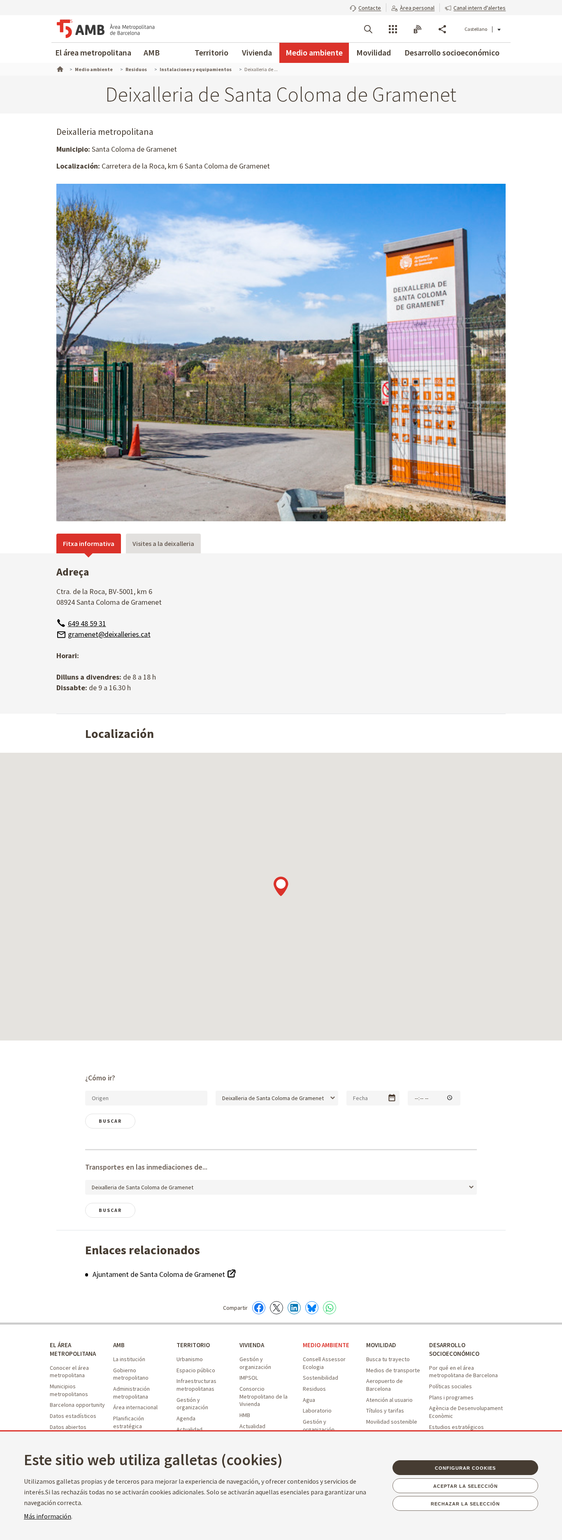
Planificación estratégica (128, 1422)
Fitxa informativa (88, 543)
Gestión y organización (192, 1403)
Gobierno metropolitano (131, 1374)
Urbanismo (189, 1359)
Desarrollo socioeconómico (451, 52)
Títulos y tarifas (385, 1410)
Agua (309, 1400)
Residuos (314, 1388)
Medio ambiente (314, 52)
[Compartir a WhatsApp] (329, 1307)
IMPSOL (248, 1377)
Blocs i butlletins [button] (417, 29)
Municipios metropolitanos (69, 1390)
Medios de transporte (393, 1370)
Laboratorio (317, 1410)
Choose (392, 1098)
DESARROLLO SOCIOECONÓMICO (454, 1349)
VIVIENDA (251, 1345)
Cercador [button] (368, 29)
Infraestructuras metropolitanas (196, 1384)
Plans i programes (451, 1397)
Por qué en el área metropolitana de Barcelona (463, 1371)
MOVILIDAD (381, 1345)
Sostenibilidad (320, 1377)
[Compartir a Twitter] (276, 1307)
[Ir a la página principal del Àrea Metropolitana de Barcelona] (105, 28)
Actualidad (189, 1429)
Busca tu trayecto (388, 1359)
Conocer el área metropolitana (69, 1371)
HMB (244, 1415)
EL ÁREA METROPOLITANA (73, 1349)
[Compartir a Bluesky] (311, 1307)
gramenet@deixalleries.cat (109, 634)
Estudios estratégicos (456, 1427)
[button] (365, 7)
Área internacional (135, 1407)
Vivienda (257, 52)
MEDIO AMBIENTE (326, 1345)
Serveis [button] (393, 29)
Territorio (211, 52)
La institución (129, 1359)
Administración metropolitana (131, 1392)
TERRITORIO (193, 1345)
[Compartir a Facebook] (258, 1307)
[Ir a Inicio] (59, 68)
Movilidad (373, 52)
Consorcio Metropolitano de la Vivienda (263, 1396)
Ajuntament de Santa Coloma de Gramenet (160, 1274)
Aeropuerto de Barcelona (384, 1384)
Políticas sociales (450, 1386)
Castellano (475, 29)
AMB (152, 52)
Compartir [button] (442, 29)
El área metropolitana (93, 52)
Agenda (185, 1418)
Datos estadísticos (73, 1416)
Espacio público (195, 1370)
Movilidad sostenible (391, 1421)
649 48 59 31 (87, 623)
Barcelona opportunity (77, 1404)
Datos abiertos (68, 1427)
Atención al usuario (389, 1400)
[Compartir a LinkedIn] (294, 1307)
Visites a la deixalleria (163, 543)
